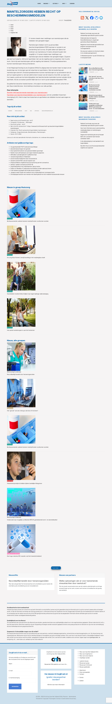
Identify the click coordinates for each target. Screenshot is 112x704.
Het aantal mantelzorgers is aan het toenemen (21, 330)
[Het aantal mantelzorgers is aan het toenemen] (21, 312)
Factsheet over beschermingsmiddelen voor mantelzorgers (26, 95)
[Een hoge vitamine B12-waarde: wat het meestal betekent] (21, 538)
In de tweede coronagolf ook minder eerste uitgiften (25, 170)
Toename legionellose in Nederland (20, 156)
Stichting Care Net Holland (51, 696)
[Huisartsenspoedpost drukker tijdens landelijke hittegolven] (21, 465)
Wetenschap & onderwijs (14, 372)
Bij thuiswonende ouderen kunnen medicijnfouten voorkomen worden (27, 221)
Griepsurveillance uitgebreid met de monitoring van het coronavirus (29, 162)
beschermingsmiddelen (47, 110)
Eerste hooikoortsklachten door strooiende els (23, 158)
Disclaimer (39, 698)
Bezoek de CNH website (51, 664)
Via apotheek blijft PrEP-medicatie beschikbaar (23, 147)
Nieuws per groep (84, 663)
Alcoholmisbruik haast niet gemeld (20, 149)
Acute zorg (10, 481)
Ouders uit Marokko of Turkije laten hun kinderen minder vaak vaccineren (30, 168)
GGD (31, 110)
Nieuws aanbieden (84, 667)
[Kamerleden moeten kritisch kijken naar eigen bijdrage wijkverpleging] (21, 276)
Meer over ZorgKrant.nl (85, 654)
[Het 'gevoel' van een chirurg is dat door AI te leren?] (21, 393)
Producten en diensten (13, 553)
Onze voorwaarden (84, 672)
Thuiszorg (67, 20)
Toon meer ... (56, 568)
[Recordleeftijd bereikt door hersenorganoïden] (21, 356)
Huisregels (52, 698)
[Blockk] (12, 3)
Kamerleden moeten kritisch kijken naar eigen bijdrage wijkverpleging (27, 294)
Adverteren (82, 670)
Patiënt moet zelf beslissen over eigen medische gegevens (27, 153)
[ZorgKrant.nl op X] (87, 17)
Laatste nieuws (83, 661)
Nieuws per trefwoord (85, 665)
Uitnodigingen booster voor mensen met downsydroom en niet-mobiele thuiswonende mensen (37, 174)
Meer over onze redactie (86, 656)
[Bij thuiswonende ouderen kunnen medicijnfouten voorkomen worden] (21, 203)
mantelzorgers (18, 110)
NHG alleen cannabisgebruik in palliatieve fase (23, 154)
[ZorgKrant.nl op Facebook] (92, 17)
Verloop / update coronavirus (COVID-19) (21, 164)
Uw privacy (73, 698)
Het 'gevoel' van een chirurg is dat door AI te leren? (22, 411)
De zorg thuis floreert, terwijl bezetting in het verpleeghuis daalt (26, 257)
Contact (81, 674)
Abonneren (15, 686)
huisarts (10, 110)
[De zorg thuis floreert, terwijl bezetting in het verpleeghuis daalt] (21, 239)
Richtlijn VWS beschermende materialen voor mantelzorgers (27, 92)
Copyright (45, 698)
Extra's (81, 677)
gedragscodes (94, 637)
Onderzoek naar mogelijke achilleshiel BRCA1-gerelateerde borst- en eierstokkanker (32, 520)
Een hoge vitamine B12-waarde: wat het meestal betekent (24, 556)
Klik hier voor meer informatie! (56, 684)
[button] (46, 3)
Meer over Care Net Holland (87, 652)
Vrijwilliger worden (84, 658)
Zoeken (81, 680)
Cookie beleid (65, 698)
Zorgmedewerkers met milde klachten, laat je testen (25, 166)
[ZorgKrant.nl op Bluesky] (97, 17)
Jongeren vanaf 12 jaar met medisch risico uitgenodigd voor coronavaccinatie (32, 172)
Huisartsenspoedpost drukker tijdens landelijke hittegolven (24, 483)
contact (28, 639)
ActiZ (26, 110)
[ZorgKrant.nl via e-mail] (101, 17)
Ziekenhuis (10, 408)
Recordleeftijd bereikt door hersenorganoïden (20, 374)
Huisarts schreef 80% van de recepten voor (22, 160)
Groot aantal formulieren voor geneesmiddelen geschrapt (26, 151)
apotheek (37, 110)
